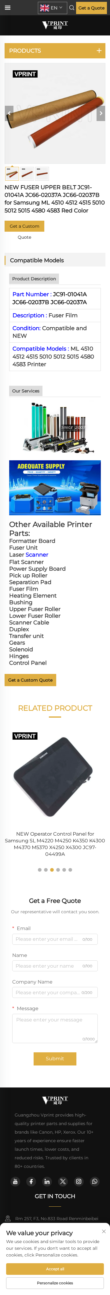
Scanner (37, 554)
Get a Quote (92, 8)
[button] (40, 870)
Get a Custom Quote (24, 227)
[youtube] (15, 1181)
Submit (55, 1058)
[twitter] (63, 1181)
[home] (55, 25)
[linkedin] (47, 1181)
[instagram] (79, 1181)
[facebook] (31, 1181)
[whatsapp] (95, 1181)
